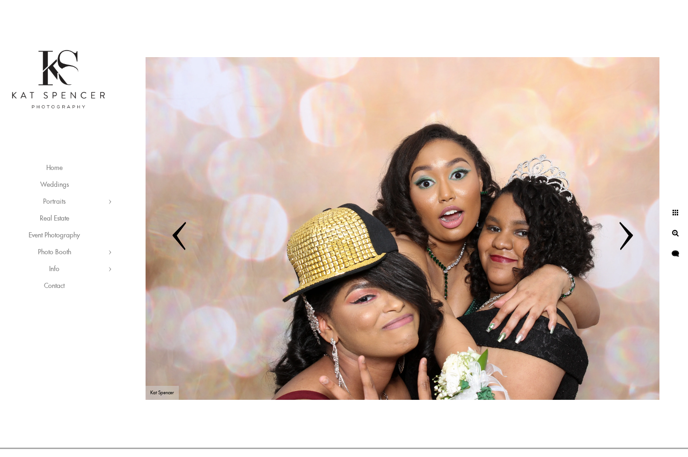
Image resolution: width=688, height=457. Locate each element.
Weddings (54, 185)
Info (54, 269)
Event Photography (54, 235)
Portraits (54, 202)
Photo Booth (54, 252)
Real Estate (54, 218)
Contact (54, 286)
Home (54, 168)
